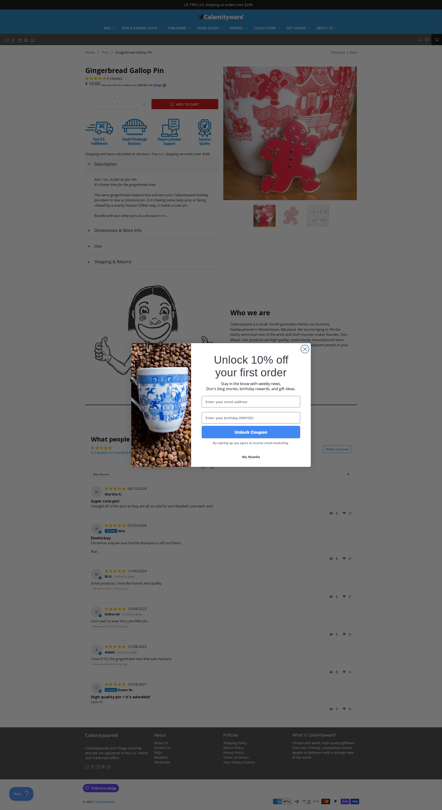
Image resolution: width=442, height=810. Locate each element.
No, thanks (251, 456)
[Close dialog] (305, 349)
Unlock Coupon (251, 432)
